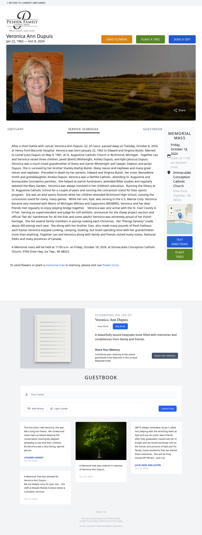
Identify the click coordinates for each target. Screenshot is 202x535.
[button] (180, 216)
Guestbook (153, 129)
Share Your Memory (164, 355)
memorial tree (55, 265)
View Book (103, 326)
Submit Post (167, 408)
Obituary (16, 129)
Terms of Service (109, 521)
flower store (111, 265)
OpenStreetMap (104, 526)
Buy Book (120, 326)
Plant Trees (179, 254)
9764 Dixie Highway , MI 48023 (182, 195)
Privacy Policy (92, 521)
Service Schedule (83, 129)
